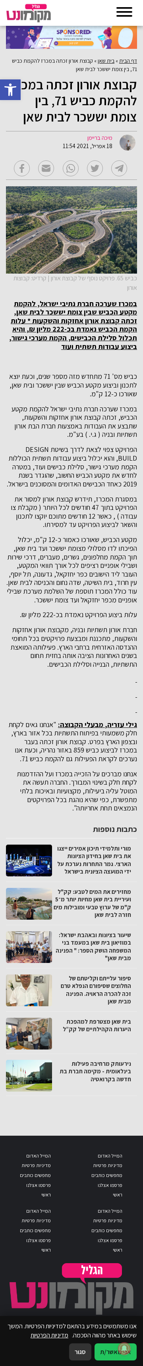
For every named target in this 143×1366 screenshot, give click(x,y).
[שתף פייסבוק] (22, 168)
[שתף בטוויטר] (95, 168)
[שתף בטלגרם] (119, 168)
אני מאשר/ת (115, 1351)
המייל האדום (110, 1155)
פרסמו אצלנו (110, 1185)
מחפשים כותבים (106, 1175)
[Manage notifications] (124, 1348)
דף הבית (128, 60)
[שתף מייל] (46, 168)
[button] (10, 89)
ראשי (117, 1194)
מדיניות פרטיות (107, 1165)
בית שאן (106, 60)
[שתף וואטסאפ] (71, 168)
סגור (80, 1351)
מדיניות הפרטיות (49, 1335)
